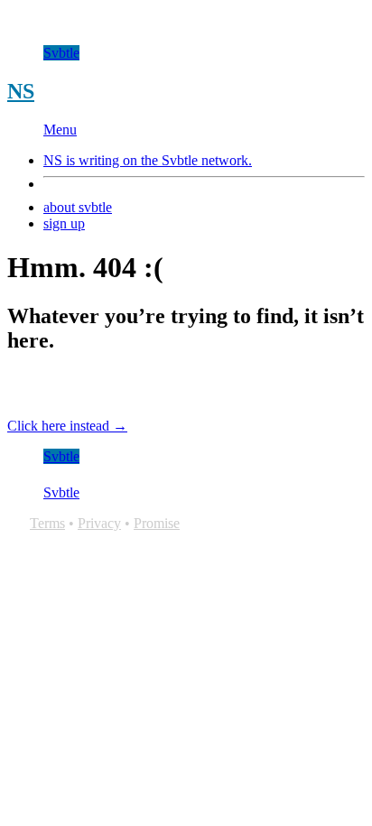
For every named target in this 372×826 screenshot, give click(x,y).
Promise (157, 523)
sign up (64, 223)
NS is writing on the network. (147, 160)
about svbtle (77, 207)
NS (20, 91)
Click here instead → (67, 425)
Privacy (99, 523)
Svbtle (61, 52)
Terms (47, 523)
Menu (60, 129)
